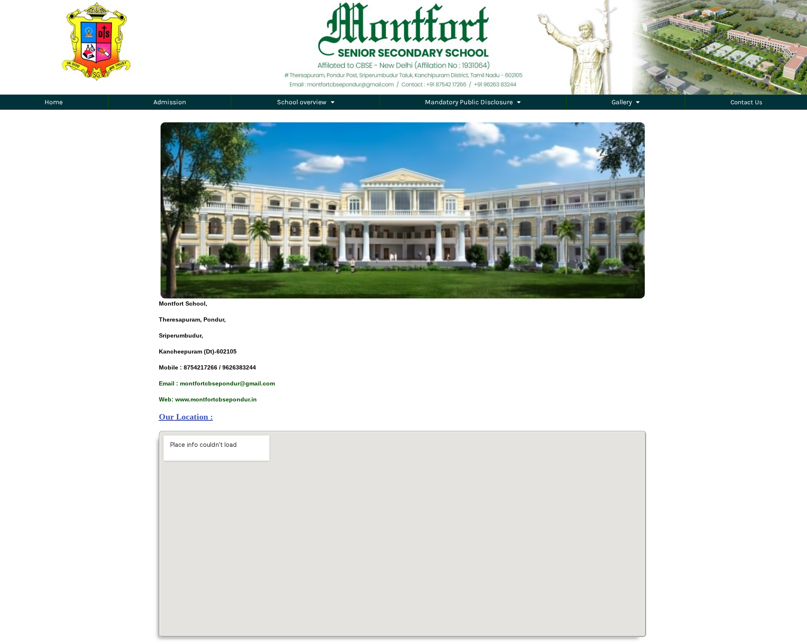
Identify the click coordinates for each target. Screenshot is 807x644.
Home (54, 102)
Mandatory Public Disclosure (469, 102)
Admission (169, 102)
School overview (302, 102)
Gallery (622, 102)
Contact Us (746, 102)
